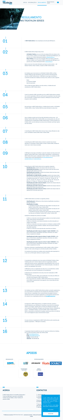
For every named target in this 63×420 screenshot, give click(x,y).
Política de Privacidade (54, 406)
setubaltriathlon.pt (50, 57)
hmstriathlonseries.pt (48, 157)
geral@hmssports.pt (50, 296)
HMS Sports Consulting (8, 414)
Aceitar (50, 413)
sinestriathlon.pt (48, 61)
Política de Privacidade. (37, 414)
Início (25, 2)
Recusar (50, 409)
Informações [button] (32, 2)
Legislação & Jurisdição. (28, 414)
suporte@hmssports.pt (34, 335)
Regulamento (42, 2)
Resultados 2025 (50, 2)
